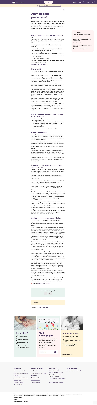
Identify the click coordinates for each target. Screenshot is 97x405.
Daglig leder (16, 375)
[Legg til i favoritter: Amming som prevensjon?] (63, 10)
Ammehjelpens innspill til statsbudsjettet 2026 (71, 345)
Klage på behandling (18, 384)
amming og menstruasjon (43, 283)
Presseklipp (34, 375)
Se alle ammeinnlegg (67, 354)
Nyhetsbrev (16, 399)
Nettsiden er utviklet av (19, 401)
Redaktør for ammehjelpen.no (21, 373)
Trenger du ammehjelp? (19, 370)
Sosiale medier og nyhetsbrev (21, 377)
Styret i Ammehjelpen (19, 382)
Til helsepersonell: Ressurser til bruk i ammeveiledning (57, 379)
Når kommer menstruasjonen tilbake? (81, 48)
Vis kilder (35, 302)
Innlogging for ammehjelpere (73, 370)
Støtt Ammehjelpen (36, 382)
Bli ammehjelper (17, 380)
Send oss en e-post (23, 336)
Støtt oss (43, 352)
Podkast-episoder (35, 377)
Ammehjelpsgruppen (23, 342)
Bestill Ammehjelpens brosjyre (56, 372)
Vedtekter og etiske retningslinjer (39, 373)
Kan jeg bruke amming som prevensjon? (81, 34)
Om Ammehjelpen (35, 370)
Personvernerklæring (18, 397)
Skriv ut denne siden (43, 307)
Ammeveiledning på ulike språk (56, 382)
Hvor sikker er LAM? (77, 42)
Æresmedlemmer (35, 380)
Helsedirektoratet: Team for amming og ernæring (55, 375)
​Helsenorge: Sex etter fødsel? (38, 64)
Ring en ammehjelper (23, 339)
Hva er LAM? (75, 36)
